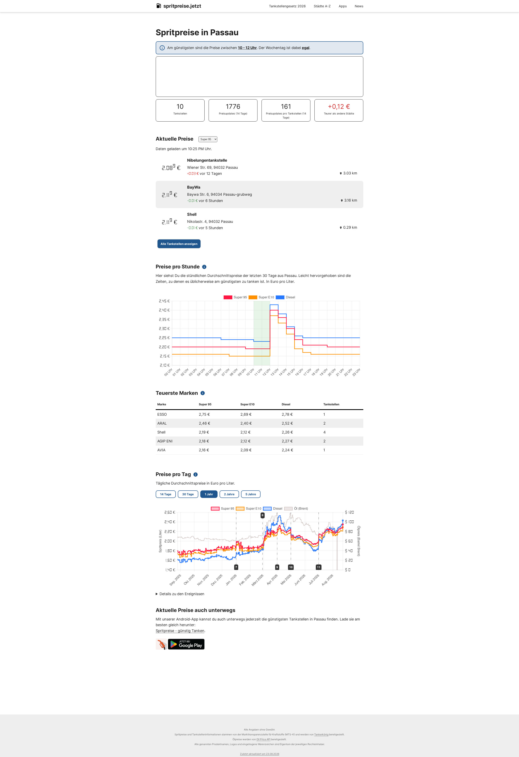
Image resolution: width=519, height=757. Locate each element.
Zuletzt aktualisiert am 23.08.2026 (259, 753)
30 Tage (188, 494)
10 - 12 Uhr (247, 48)
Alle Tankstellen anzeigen (179, 244)
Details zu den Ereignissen (182, 594)
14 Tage (165, 494)
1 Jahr (209, 494)
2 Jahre (229, 494)
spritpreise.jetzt (182, 6)
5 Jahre (251, 494)
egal (305, 48)
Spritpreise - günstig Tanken (180, 631)
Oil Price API (263, 739)
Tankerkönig (321, 734)
